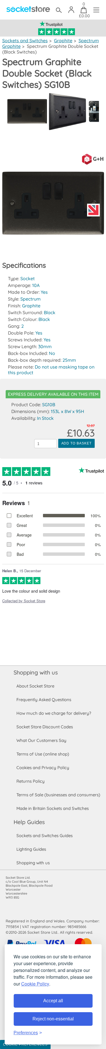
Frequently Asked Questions (43, 699)
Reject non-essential (53, 1018)
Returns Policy (30, 781)
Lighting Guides (31, 849)
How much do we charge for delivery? (53, 713)
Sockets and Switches (25, 40)
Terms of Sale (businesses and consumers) (58, 794)
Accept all (53, 1000)
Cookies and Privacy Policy (42, 767)
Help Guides (29, 821)
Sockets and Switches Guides (44, 835)
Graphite (63, 40)
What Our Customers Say (41, 740)
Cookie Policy (35, 983)
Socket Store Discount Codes (44, 726)
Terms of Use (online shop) (42, 754)
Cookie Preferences (25, 1044)
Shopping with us (36, 672)
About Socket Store (35, 686)
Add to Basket (76, 443)
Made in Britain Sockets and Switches (52, 808)
